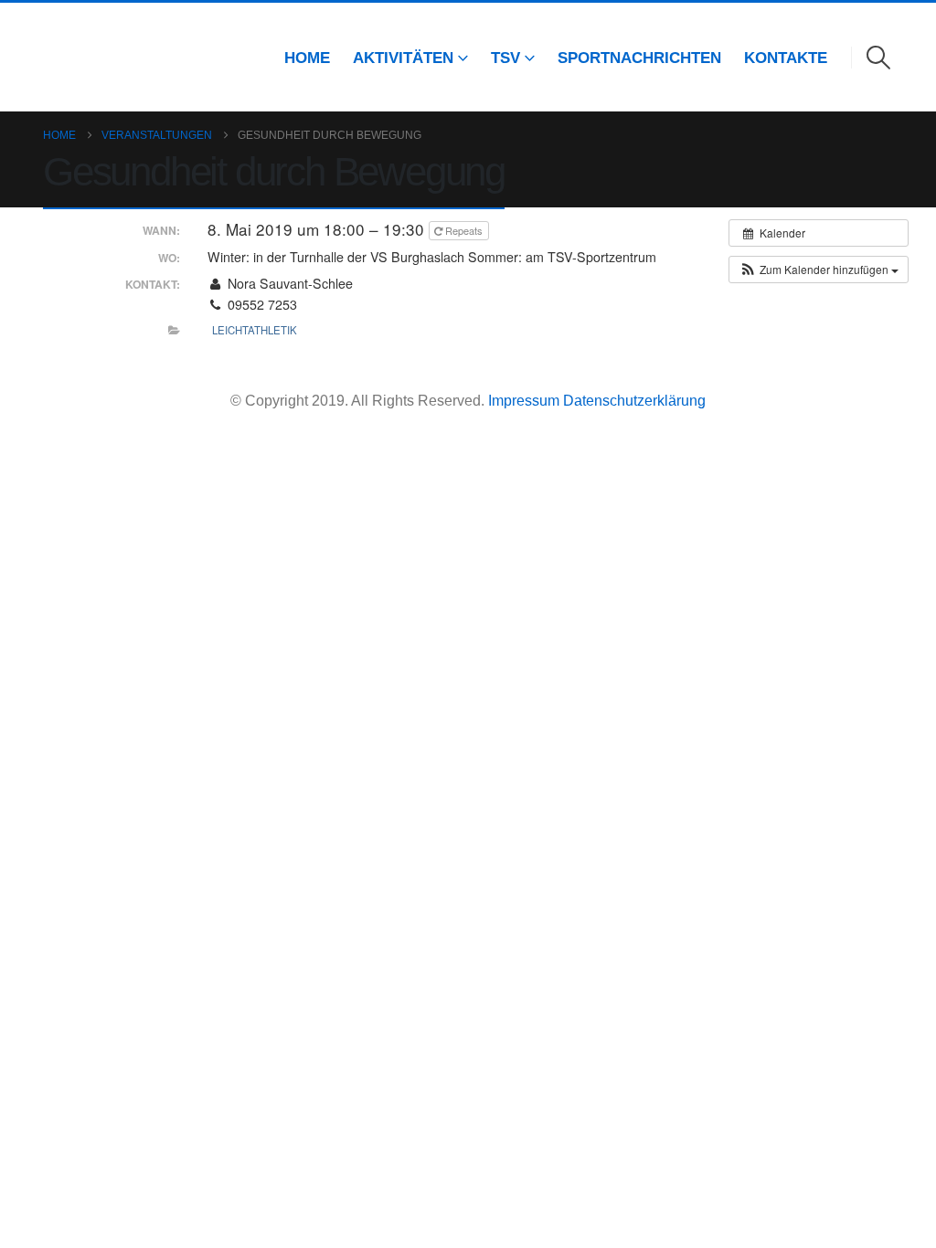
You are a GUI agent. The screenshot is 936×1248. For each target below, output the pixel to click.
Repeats (463, 230)
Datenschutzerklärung (634, 400)
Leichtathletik (254, 330)
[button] (879, 57)
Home (307, 57)
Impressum (525, 400)
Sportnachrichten (639, 57)
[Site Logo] (69, 57)
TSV (505, 57)
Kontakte (785, 57)
